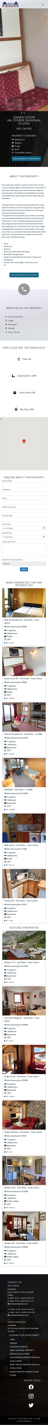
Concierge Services (19, 1346)
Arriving (6, 524)
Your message (9, 542)
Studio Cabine (13, 1201)
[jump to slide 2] (32, 104)
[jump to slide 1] (13, 104)
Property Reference (12, 560)
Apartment (11, 747)
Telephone (7, 516)
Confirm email (9, 507)
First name (7, 481)
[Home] (9, 4)
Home (12, 1339)
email (4, 498)
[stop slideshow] (24, 113)
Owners (13, 1343)
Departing (7, 533)
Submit (24, 569)
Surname (6, 490)
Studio (9, 636)
